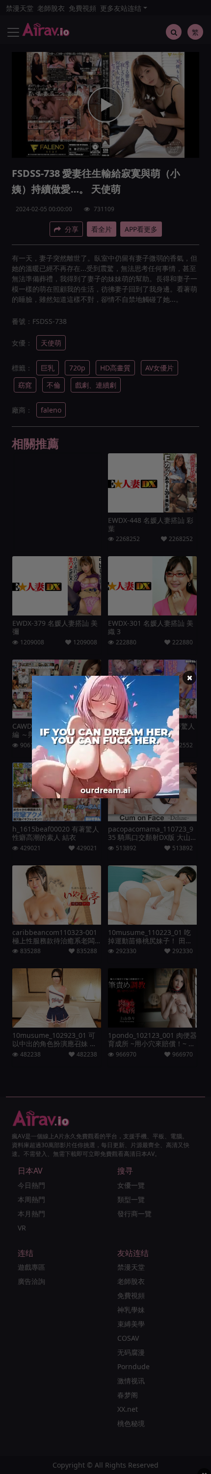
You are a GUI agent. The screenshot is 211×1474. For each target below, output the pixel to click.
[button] (189, 678)
